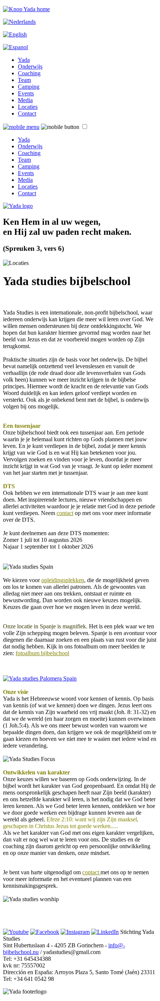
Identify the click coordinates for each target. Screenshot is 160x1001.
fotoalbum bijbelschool (42, 653)
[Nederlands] (19, 22)
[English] (15, 34)
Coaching (29, 73)
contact (65, 513)
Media (25, 100)
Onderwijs (30, 66)
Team (24, 80)
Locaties (28, 107)
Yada (24, 60)
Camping (28, 86)
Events (26, 93)
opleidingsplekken (62, 580)
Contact (27, 113)
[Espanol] (15, 47)
